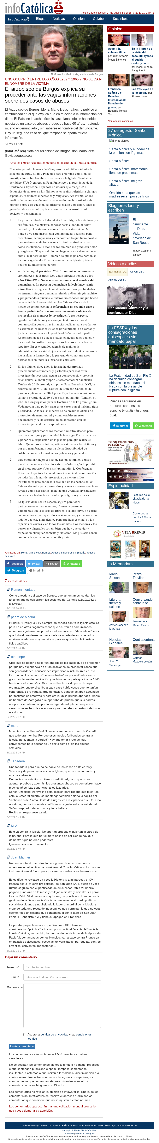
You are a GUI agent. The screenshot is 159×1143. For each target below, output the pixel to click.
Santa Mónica (119, 161)
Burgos (46, 552)
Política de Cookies (94, 1125)
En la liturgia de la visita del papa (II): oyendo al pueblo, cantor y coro (142, 56)
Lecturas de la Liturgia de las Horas (141, 498)
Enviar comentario (22, 1046)
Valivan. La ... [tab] (136, 271)
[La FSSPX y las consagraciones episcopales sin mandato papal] (130, 357)
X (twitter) (69, 1133)
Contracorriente (144, 639)
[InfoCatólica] (34, 7)
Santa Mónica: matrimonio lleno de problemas (128, 171)
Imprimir (38, 570)
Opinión (79, 18)
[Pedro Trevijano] (142, 587)
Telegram (17, 570)
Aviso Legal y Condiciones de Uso (121, 1125)
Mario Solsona (115, 576)
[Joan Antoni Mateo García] (142, 612)
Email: (15, 977)
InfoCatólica (17, 19)
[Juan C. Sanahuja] (118, 652)
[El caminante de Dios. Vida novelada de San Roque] (118, 228)
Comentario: (14, 987)
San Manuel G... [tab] (117, 271)
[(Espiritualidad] (118, 499)
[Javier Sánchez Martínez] (118, 616)
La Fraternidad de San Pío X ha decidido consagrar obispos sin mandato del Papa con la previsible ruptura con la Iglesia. (130, 383)
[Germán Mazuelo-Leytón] (142, 649)
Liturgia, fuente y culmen (115, 603)
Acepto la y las (60, 1036)
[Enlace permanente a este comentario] (8, 589)
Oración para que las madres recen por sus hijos (129, 194)
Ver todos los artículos (120, 121)
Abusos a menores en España (68, 552)
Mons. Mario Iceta (31, 552)
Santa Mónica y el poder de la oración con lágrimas (129, 151)
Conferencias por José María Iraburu (142, 517)
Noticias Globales (116, 641)
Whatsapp (73, 563)
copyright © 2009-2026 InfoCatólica (79, 1130)
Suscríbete (121, 18)
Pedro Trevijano (139, 576)
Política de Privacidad (72, 1125)
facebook (79, 1133)
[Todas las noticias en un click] (130, 474)
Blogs (40, 18)
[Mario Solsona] (118, 587)
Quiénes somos (29, 1125)
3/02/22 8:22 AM (14, 144)
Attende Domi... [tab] (117, 279)
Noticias (59, 18)
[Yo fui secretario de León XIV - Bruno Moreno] (130, 452)
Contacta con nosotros (49, 1125)
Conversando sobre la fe (143, 601)
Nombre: (13, 967)
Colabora (100, 18)
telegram (90, 1133)
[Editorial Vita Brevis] (130, 543)
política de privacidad (54, 1034)
